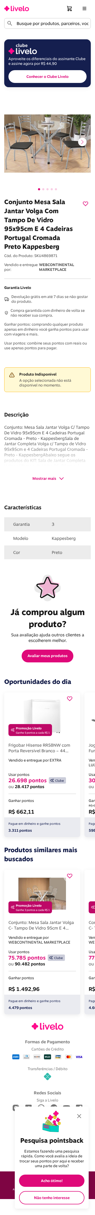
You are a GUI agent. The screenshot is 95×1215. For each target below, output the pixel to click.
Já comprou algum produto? (49, 618)
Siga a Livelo (47, 1100)
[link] (16, 8)
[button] (69, 8)
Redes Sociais (47, 1092)
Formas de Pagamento (47, 1041)
